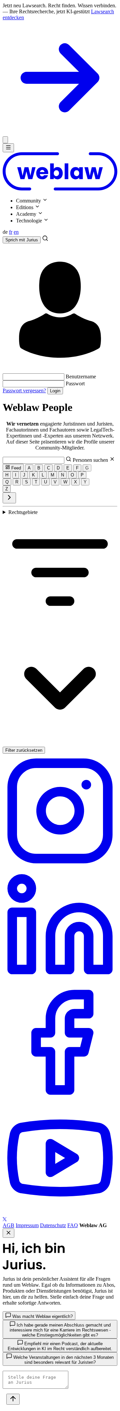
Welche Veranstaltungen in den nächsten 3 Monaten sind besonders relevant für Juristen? (63, 1360)
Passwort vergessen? (24, 390)
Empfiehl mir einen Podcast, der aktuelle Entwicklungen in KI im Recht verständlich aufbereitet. (60, 1346)
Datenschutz (53, 1225)
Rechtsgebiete (23, 512)
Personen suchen (91, 460)
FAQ (72, 1225)
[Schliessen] (5, 139)
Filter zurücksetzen (23, 750)
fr (10, 232)
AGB (8, 1225)
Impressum (27, 1225)
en (16, 232)
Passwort (75, 383)
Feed (15, 467)
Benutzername (81, 376)
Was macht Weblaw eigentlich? (42, 1316)
